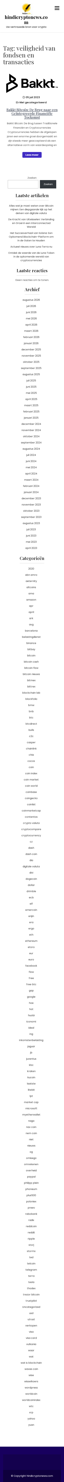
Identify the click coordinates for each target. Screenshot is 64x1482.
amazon (31, 599)
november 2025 (31, 356)
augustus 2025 (31, 374)
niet (31, 1139)
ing (31, 1034)
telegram (31, 1270)
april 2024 (31, 473)
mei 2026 (31, 318)
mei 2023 (31, 542)
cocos (31, 761)
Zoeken (32, 178)
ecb (31, 897)
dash (31, 848)
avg (31, 624)
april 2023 (31, 548)
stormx (31, 1251)
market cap (31, 1102)
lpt (31, 1096)
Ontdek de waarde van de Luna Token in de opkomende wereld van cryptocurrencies (31, 256)
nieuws (31, 1145)
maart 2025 (31, 405)
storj (31, 1245)
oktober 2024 (31, 436)
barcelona (31, 631)
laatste (31, 1083)
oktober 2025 (31, 362)
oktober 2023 (31, 511)
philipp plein (31, 1183)
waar (31, 1350)
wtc (31, 1406)
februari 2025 (31, 411)
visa (31, 1332)
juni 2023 (31, 535)
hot (31, 1009)
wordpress (31, 1387)
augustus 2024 (31, 449)
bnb (31, 711)
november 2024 (31, 430)
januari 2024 (31, 492)
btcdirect (31, 724)
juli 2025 (31, 380)
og (31, 1152)
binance (31, 643)
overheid (31, 1170)
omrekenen (31, 1164)
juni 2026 (31, 312)
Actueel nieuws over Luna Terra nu (31, 246)
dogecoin (31, 879)
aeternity (31, 581)
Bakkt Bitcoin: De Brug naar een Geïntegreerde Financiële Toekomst (32, 113)
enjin (31, 916)
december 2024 (31, 424)
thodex (31, 1288)
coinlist (31, 804)
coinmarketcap (31, 810)
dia (31, 860)
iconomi (31, 1021)
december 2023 (31, 498)
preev (31, 1207)
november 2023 (31, 504)
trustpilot (31, 1301)
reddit (31, 1232)
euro (31, 959)
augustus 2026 (31, 300)
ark (31, 618)
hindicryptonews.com (26, 20)
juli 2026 (31, 306)
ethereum (31, 941)
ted (31, 1257)
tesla (31, 1282)
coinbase (31, 792)
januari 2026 (31, 343)
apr (31, 606)
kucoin (31, 1077)
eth (31, 935)
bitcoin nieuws (31, 674)
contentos (31, 817)
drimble (31, 891)
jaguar (31, 1046)
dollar (31, 885)
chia (31, 755)
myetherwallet (31, 1114)
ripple (31, 1239)
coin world (31, 786)
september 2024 (31, 442)
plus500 (31, 1195)
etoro (31, 947)
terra (31, 1276)
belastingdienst (31, 637)
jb (31, 1052)
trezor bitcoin (31, 1294)
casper (31, 742)
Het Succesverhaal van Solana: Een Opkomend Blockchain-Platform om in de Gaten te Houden (31, 236)
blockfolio (31, 699)
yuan (31, 1425)
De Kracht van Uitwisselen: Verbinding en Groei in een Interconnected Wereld (31, 223)
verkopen (31, 1325)
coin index (31, 773)
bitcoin (31, 655)
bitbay (31, 649)
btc (31, 717)
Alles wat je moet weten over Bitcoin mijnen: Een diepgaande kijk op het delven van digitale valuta (31, 209)
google (31, 997)
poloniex (31, 1201)
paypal (31, 1176)
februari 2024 (31, 486)
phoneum (31, 1189)
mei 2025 (31, 393)
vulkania (31, 1344)
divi (31, 872)
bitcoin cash (31, 662)
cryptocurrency (31, 835)
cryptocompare (31, 829)
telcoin (31, 1263)
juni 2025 (31, 387)
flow (31, 972)
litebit (31, 1090)
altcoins (31, 587)
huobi (31, 1015)
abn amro (31, 575)
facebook (31, 966)
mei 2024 (31, 467)
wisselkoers (31, 1381)
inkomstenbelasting (31, 1040)
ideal (31, 1028)
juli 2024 (31, 455)
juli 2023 (31, 529)
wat (31, 1356)
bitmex (31, 680)
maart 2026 (31, 331)
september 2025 (31, 368)
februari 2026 (31, 337)
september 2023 (31, 517)
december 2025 (31, 349)
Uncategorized (31, 1307)
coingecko (31, 798)
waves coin (31, 1369)
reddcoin (31, 1226)
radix (31, 1220)
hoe (31, 1003)
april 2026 (31, 324)
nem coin (31, 1133)
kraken (31, 1071)
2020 (31, 568)
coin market (31, 779)
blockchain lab (31, 693)
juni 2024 (31, 461)
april (31, 612)
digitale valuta (31, 866)
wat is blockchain (31, 1363)
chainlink (31, 748)
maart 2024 (31, 480)
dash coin (31, 854)
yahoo (31, 1418)
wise (31, 1375)
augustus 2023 (31, 523)
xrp (31, 1412)
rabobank (31, 1214)
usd (31, 1313)
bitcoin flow (31, 668)
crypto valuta (31, 823)
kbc (31, 1065)
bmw (31, 705)
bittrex (31, 686)
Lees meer (32, 155)
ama (31, 593)
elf (31, 903)
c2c (31, 736)
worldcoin (31, 1394)
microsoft (31, 1108)
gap (31, 990)
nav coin (31, 1127)
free (31, 978)
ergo (31, 928)
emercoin (31, 910)
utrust (31, 1319)
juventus (31, 1059)
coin (31, 767)
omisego (31, 1158)
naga (31, 1121)
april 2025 (31, 399)
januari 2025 (31, 418)
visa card (31, 1338)
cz (31, 841)
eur (31, 953)
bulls (31, 730)
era (31, 922)
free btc (31, 984)
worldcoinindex (31, 1400)
